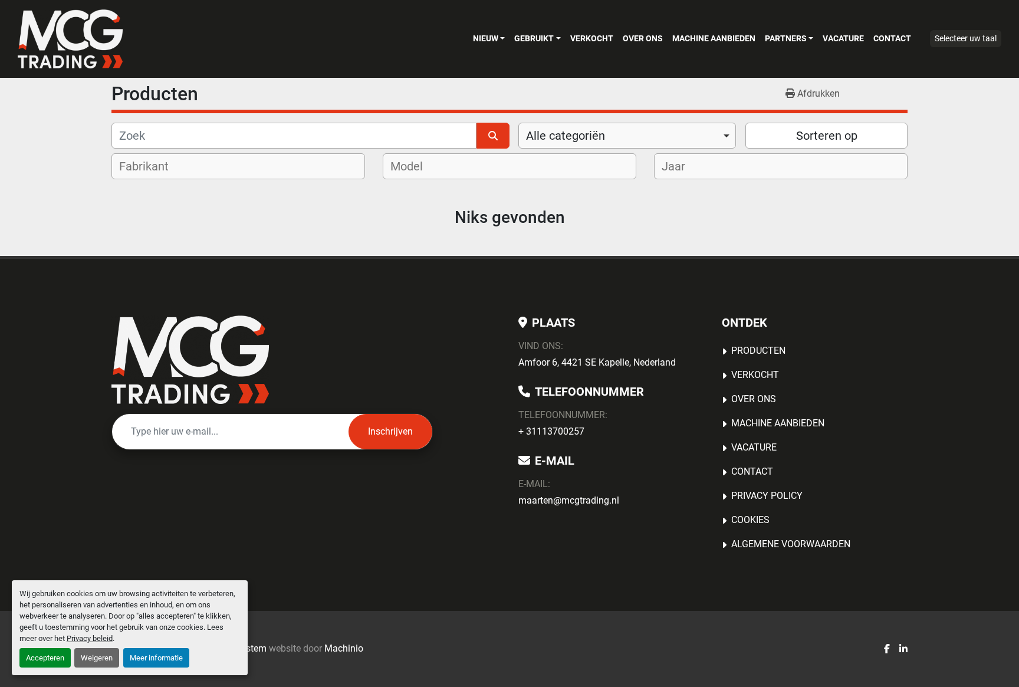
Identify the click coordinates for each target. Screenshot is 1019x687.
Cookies (750, 519)
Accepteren (45, 657)
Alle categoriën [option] (565, 136)
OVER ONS (643, 38)
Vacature (843, 38)
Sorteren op (826, 136)
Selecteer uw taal (966, 38)
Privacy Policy (767, 495)
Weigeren (97, 657)
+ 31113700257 (551, 431)
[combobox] (627, 136)
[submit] (493, 136)
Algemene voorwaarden (790, 544)
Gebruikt (534, 38)
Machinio (343, 648)
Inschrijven (390, 431)
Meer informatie (156, 657)
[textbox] (151, 166)
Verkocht (591, 38)
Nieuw (485, 38)
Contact (892, 38)
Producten (758, 350)
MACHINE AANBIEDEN (713, 38)
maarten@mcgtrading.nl (568, 500)
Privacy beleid (90, 638)
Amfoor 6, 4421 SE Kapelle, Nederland (597, 362)
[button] (489, 38)
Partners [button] (786, 38)
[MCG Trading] (190, 359)
